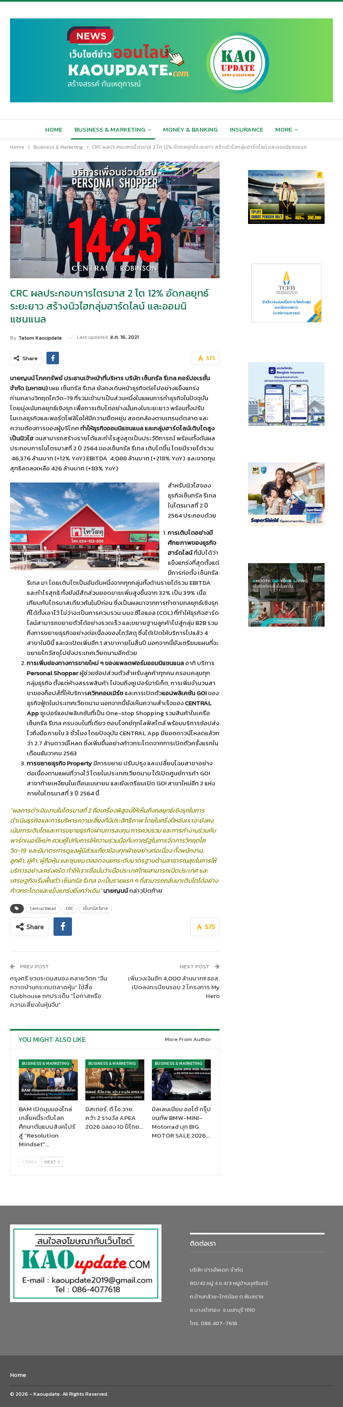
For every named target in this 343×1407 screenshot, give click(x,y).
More (283, 129)
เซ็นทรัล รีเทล (95, 908)
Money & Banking (190, 129)
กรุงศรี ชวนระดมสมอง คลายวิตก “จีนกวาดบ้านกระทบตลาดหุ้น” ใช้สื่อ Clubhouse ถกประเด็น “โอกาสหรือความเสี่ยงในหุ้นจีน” (58, 991)
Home (53, 129)
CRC (69, 908)
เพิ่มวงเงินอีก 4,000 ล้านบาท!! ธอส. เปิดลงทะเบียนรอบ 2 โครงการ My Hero (174, 987)
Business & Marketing (109, 129)
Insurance (246, 129)
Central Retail (43, 908)
